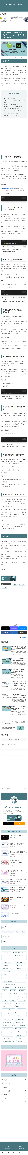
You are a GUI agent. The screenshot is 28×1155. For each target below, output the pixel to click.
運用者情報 (7, 1148)
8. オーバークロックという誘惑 (11, 115)
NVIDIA (5, 587)
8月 (5, 931)
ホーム (7, 1146)
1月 (23, 931)
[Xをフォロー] (8, 823)
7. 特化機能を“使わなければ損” (11, 113)
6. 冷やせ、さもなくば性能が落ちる (12, 110)
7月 (11, 931)
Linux (15, 584)
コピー (24, 197)
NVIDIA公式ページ (8, 188)
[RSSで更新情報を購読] (19, 823)
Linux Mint (23, 584)
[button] (25, 19)
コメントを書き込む (14, 739)
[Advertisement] (14, 137)
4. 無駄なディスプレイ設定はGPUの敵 (13, 106)
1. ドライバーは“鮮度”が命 (10, 98)
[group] (12, 19)
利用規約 (21, 1146)
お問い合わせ (21, 1148)
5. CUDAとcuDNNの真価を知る (11, 108)
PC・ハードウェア (6, 584)
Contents (12, 93)
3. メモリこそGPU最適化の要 (11, 104)
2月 (17, 931)
